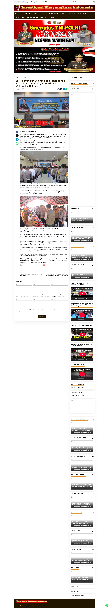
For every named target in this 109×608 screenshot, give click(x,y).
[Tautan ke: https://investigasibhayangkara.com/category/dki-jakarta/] (93, 228)
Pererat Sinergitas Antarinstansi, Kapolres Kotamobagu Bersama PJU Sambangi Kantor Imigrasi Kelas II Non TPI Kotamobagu (81, 485)
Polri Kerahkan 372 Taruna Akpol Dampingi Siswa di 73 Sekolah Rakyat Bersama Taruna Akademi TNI (81, 237)
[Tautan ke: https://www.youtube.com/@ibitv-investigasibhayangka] (93, 78)
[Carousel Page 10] (90, 240)
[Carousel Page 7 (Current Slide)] (85, 240)
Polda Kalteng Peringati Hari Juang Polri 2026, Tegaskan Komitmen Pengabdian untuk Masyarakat (80, 522)
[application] (82, 293)
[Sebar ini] (58, 89)
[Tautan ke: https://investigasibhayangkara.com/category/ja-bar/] (93, 246)
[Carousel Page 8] (86, 240)
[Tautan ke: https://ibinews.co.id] (93, 89)
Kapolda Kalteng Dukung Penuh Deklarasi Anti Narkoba (59, 307)
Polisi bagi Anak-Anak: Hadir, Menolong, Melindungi (80, 219)
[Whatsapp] (66, 89)
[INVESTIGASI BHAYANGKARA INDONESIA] (54, 8)
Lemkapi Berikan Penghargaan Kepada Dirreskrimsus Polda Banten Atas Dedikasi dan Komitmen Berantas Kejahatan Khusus (81, 559)
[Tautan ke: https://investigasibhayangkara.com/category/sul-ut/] (93, 475)
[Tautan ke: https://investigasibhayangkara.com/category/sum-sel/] (93, 419)
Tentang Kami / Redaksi (54, 605)
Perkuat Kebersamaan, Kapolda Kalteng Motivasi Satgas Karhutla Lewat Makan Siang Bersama (23, 292)
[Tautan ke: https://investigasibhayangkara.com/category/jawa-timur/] (93, 494)
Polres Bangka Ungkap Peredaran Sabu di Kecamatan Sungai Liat (82, 448)
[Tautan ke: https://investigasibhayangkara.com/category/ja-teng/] (93, 265)
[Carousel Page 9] (88, 240)
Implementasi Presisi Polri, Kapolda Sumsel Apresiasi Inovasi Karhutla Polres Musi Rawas (81, 429)
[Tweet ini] (61, 89)
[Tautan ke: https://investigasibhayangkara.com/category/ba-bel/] (93, 438)
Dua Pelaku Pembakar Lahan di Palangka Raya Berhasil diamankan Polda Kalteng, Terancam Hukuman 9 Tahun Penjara (59, 292)
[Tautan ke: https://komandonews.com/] (93, 83)
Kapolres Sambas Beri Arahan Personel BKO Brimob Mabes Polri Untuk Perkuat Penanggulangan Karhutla (82, 466)
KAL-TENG (18, 89)
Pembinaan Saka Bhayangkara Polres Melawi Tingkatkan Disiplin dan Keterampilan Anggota (57, 271)
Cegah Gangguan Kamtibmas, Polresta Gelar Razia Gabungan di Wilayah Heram (82, 541)
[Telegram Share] (64, 89)
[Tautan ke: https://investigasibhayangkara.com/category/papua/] (93, 531)
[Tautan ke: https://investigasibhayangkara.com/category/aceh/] (93, 568)
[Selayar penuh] (91, 298)
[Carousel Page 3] (78, 240)
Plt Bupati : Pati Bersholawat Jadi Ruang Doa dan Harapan (31, 271)
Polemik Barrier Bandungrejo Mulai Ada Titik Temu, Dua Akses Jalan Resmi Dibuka (81, 504)
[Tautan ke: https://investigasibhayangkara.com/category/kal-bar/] (93, 456)
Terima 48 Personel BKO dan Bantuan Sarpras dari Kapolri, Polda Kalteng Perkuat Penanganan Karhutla (40, 292)
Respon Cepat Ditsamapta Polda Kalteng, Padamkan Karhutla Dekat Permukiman (24, 307)
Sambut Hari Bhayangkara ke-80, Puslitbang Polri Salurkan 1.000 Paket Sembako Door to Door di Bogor (82, 256)
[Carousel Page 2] (76, 240)
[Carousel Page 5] (81, 240)
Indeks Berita (44, 605)
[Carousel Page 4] (79, 240)
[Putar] (73, 298)
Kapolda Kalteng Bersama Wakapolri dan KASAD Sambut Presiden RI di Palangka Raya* (40, 307)
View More (41, 313)
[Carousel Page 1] (74, 240)
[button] (93, 2)
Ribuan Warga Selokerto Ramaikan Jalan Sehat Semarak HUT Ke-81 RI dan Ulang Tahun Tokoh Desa (81, 275)
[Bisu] (89, 298)
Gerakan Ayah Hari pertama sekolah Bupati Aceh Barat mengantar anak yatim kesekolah (82, 578)
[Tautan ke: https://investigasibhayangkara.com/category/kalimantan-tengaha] (93, 512)
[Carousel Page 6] (83, 240)
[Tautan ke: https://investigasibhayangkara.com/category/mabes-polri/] (93, 209)
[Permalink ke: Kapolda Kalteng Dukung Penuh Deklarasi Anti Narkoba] (59, 301)
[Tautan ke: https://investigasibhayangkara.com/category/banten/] (93, 549)
